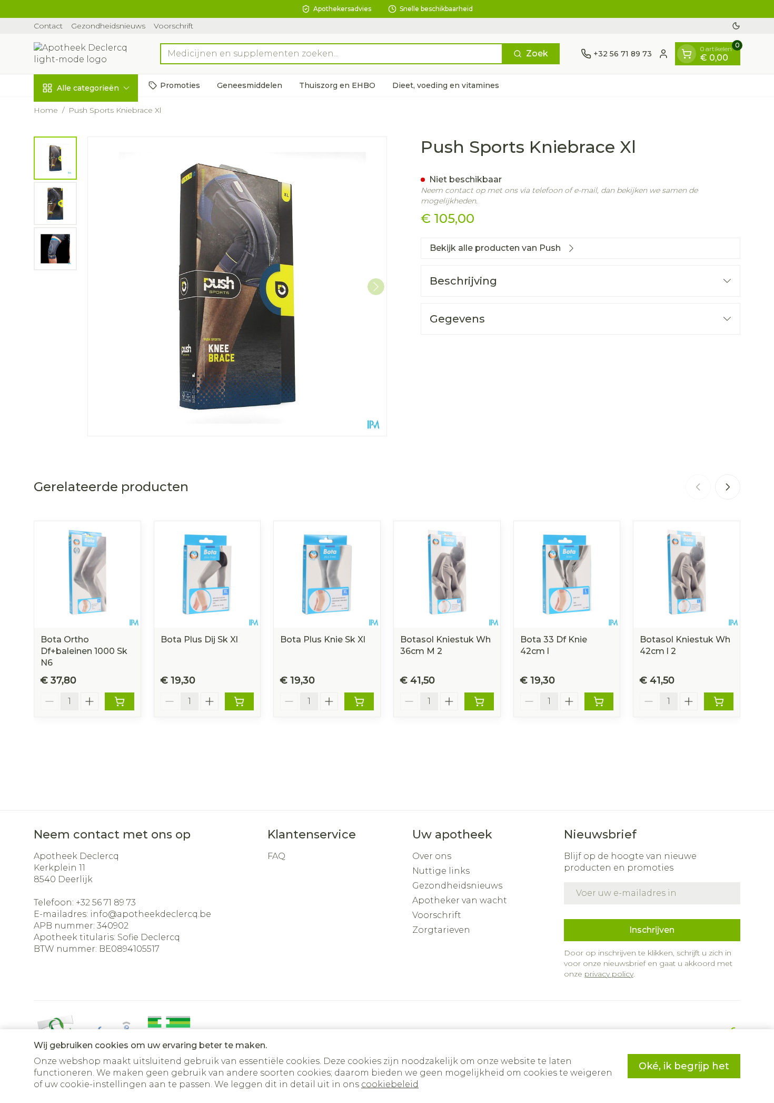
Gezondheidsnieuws (108, 26)
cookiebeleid (390, 1084)
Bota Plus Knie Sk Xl (322, 640)
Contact (48, 26)
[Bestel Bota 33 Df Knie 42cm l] (599, 701)
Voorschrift (173, 26)
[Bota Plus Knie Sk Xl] (327, 574)
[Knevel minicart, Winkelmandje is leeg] (686, 53)
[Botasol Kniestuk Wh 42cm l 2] (686, 574)
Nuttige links (441, 871)
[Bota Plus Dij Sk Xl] (207, 574)
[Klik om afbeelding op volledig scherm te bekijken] (237, 286)
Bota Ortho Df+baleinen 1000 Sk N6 (84, 651)
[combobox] (331, 53)
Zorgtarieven (441, 930)
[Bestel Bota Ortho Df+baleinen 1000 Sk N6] (119, 701)
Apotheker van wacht (459, 900)
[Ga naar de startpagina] (86, 53)
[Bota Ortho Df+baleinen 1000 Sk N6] (87, 574)
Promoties (180, 85)
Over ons (431, 856)
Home (46, 110)
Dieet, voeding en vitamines (445, 85)
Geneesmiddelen (249, 85)
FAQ (276, 856)
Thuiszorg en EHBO (337, 85)
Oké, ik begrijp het (684, 1066)
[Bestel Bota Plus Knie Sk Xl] (359, 701)
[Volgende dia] (727, 487)
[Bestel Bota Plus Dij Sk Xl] (239, 701)
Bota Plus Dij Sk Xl (199, 640)
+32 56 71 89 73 (106, 902)
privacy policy (608, 974)
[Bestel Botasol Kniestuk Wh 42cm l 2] (718, 701)
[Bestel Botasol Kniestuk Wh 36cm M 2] (479, 701)
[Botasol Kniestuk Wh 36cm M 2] (447, 574)
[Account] (663, 53)
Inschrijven (651, 930)
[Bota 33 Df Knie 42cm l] (567, 574)
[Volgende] (376, 286)
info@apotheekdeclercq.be (150, 914)
